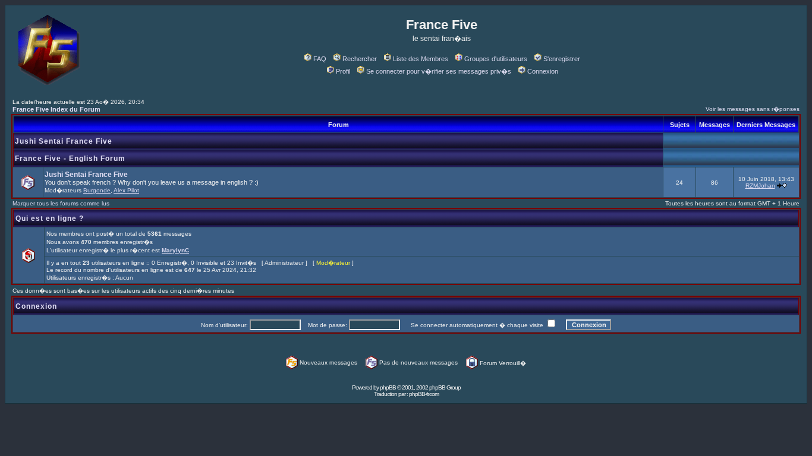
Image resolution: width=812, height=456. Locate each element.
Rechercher (359, 58)
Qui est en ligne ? (49, 218)
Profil (343, 71)
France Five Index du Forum (56, 109)
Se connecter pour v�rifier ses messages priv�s (438, 71)
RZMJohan (760, 185)
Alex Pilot (126, 190)
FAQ (319, 58)
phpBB (388, 387)
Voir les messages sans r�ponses (753, 109)
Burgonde (97, 190)
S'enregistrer (561, 58)
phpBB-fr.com (424, 394)
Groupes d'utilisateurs (495, 58)
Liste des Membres (420, 58)
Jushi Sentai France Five (63, 141)
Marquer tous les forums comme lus (60, 203)
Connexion (542, 71)
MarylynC (175, 250)
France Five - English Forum (70, 158)
